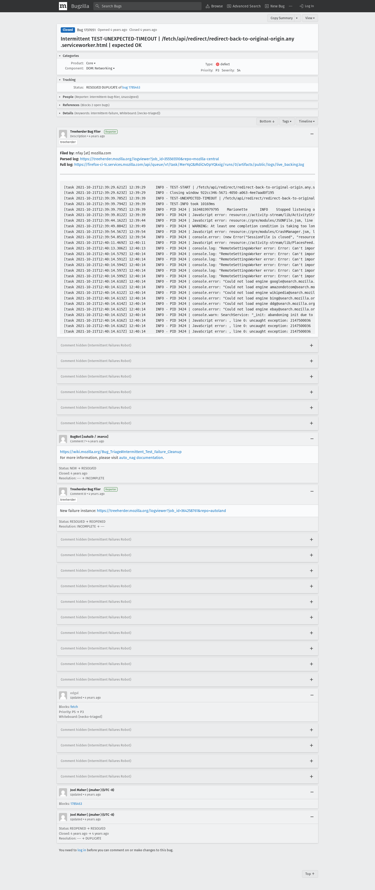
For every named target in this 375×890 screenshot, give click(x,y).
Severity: (228, 70)
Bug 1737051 (86, 30)
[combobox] (147, 6)
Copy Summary (282, 18)
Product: (77, 63)
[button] (306, 6)
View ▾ (310, 18)
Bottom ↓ (267, 121)
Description (78, 136)
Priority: (207, 70)
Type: (209, 64)
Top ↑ (310, 874)
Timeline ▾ (307, 121)
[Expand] (311, 346)
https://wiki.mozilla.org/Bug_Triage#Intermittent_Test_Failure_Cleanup (121, 451)
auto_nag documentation (141, 457)
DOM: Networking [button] (100, 68)
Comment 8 (78, 494)
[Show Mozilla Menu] (63, 6)
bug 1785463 (131, 87)
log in (82, 850)
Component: (74, 68)
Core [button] (91, 63)
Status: (78, 87)
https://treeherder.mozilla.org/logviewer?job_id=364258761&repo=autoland (161, 510)
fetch (74, 707)
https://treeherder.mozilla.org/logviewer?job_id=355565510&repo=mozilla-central (149, 159)
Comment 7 (77, 441)
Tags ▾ (287, 121)
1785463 (76, 804)
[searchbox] (147, 6)
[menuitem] (214, 6)
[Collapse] (312, 134)
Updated (76, 697)
